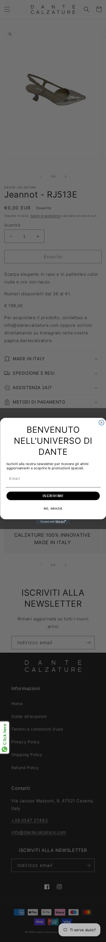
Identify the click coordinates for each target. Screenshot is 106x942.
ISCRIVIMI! (53, 496)
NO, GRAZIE (53, 508)
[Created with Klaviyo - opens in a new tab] (53, 521)
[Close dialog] (101, 422)
